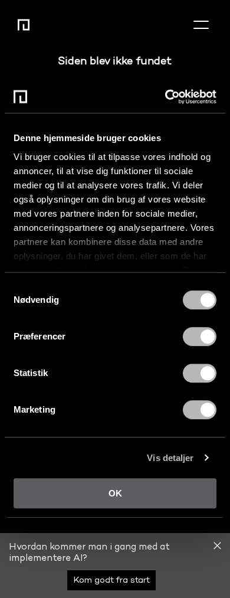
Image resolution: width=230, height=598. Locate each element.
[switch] (199, 336)
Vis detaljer (170, 458)
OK (115, 493)
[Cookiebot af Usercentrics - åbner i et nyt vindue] (165, 96)
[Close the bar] (217, 546)
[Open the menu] (201, 24)
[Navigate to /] (23, 25)
